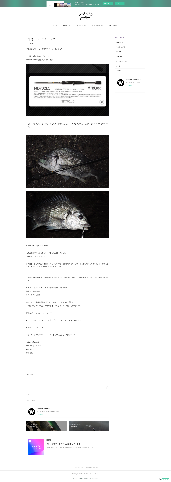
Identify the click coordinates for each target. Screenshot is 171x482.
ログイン (119, 3)
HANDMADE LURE (121, 61)
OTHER (118, 66)
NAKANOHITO (113, 25)
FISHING (118, 71)
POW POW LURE (97, 25)
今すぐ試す (107, 3)
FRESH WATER (120, 47)
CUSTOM (119, 52)
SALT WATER (120, 42)
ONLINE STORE (81, 25)
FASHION (119, 56)
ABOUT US (66, 25)
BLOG (55, 25)
